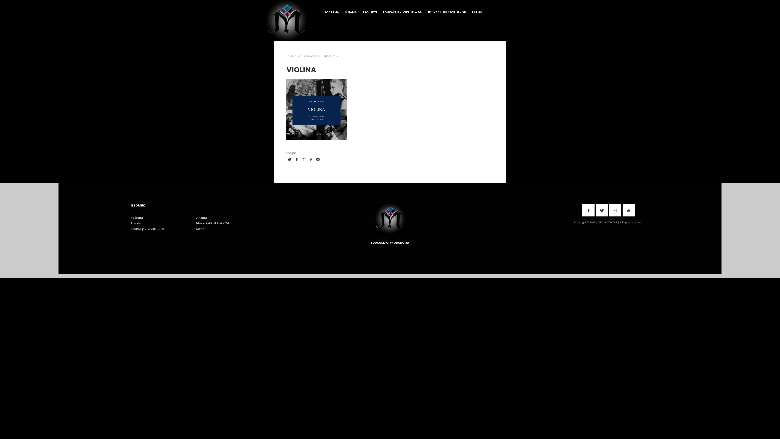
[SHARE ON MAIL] (318, 159)
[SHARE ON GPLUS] (304, 159)
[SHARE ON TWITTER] (289, 159)
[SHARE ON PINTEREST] (311, 159)
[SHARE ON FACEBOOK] (297, 159)
